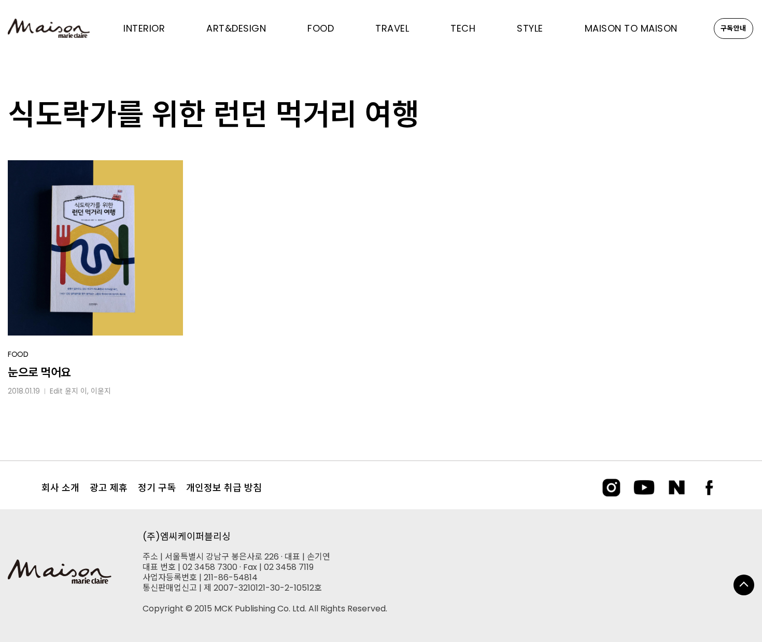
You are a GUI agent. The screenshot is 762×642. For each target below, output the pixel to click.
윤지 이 (76, 391)
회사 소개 (60, 487)
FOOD (18, 354)
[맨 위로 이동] (743, 585)
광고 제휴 (109, 487)
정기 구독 (157, 487)
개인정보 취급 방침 (224, 487)
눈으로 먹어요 (39, 373)
